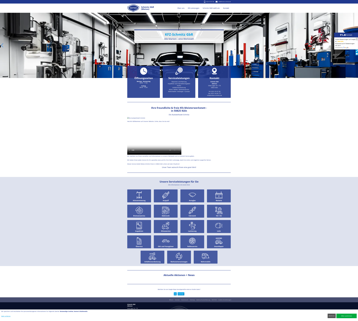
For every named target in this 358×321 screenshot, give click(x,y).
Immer (181, 294)
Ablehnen (332, 316)
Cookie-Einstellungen (224, 300)
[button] (2, 45)
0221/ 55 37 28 (210, 1)
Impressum (184, 300)
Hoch (171, 300)
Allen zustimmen (346, 316)
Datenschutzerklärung (203, 300)
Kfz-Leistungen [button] (193, 8)
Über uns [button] (181, 8)
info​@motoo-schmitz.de (224, 1)
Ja (175, 294)
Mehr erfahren (6, 316)
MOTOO (214, 300)
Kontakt (177, 300)
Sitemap (192, 300)
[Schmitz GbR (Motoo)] (134, 8)
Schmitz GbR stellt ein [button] (211, 8)
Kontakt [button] (226, 8)
